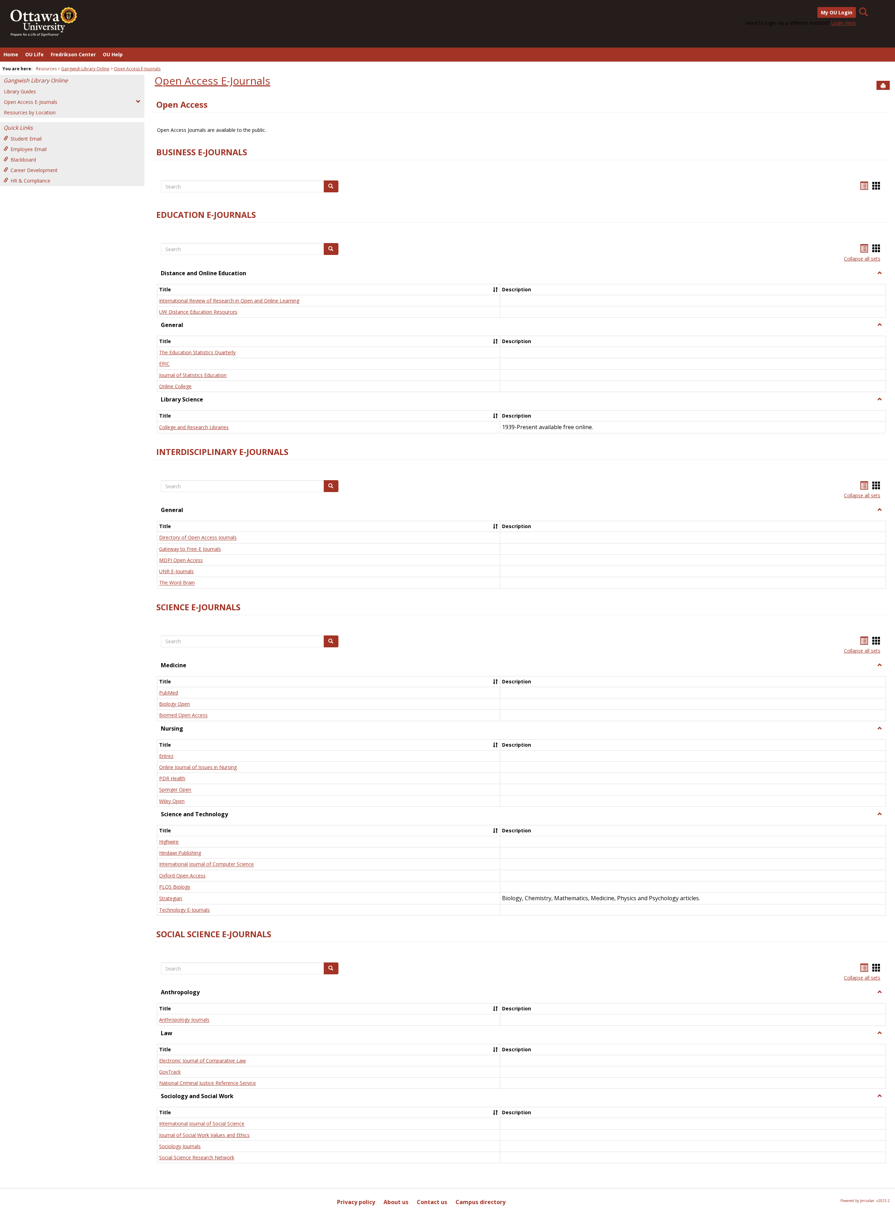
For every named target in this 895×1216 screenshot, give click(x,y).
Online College (175, 386)
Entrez (166, 756)
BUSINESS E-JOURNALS (201, 152)
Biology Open (174, 704)
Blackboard (23, 159)
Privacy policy (356, 1202)
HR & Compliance (30, 180)
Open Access (182, 104)
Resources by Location (30, 112)
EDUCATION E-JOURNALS (206, 214)
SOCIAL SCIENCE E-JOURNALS (213, 934)
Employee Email (28, 149)
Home (10, 54)
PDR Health (172, 778)
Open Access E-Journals (137, 69)
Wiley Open (172, 801)
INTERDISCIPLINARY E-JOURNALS (222, 451)
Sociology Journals (180, 1146)
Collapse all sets (862, 258)
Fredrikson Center (73, 54)
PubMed (168, 692)
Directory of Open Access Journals (198, 537)
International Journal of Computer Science (206, 864)
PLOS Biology (174, 886)
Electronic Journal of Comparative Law (202, 1060)
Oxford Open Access (182, 875)
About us (396, 1202)
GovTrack (170, 1071)
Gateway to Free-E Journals (190, 549)
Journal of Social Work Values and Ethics (204, 1135)
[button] (879, 273)
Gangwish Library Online (85, 69)
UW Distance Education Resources (198, 311)
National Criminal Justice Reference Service (207, 1083)
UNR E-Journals (176, 571)
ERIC (164, 364)
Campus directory (481, 1202)
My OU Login (836, 12)
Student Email (26, 138)
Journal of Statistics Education (193, 375)
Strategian (170, 898)
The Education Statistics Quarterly (197, 352)
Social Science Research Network (196, 1157)
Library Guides (20, 91)
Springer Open (175, 790)
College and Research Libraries (194, 427)
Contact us (432, 1202)
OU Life (34, 54)
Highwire (169, 841)
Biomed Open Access (183, 715)
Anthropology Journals (184, 1020)
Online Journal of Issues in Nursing (198, 767)
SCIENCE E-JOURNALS (198, 607)
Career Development (34, 170)
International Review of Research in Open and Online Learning (229, 300)
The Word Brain (177, 582)
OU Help (113, 54)
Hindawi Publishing (180, 852)
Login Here (843, 23)
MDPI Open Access (181, 560)
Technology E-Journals (184, 909)
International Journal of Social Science (201, 1124)
